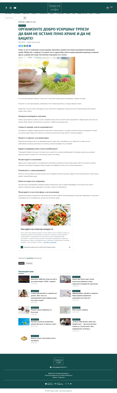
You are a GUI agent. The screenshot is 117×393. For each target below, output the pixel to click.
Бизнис (98, 13)
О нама (62, 375)
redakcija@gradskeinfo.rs (59, 367)
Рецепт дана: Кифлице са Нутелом (41, 311)
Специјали (59, 13)
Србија (68, 13)
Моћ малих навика (80, 310)
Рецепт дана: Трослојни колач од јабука (43, 339)
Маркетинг (51, 373)
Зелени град (43, 13)
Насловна (8, 13)
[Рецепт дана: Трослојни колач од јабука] (23, 338)
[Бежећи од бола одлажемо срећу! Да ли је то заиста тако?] (23, 321)
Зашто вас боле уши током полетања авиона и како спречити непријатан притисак (85, 281)
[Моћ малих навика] (65, 310)
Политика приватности (52, 375)
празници (29, 263)
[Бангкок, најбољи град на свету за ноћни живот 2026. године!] (23, 279)
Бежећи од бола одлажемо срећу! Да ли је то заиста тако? (43, 323)
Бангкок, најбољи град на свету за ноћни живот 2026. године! (44, 280)
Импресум (68, 375)
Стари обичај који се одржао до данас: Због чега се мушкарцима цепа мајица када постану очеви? (44, 296)
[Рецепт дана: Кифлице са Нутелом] (23, 310)
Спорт (91, 13)
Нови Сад (26, 13)
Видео (52, 13)
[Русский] (111, 7)
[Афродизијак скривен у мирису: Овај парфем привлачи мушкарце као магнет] (65, 293)
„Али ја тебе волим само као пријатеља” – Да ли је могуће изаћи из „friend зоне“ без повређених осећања (84, 325)
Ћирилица (61, 377)
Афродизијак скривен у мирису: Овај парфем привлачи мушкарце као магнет (85, 295)
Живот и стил (82, 13)
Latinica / (55, 377)
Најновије (17, 13)
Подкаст (34, 13)
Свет (74, 13)
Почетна (21, 22)
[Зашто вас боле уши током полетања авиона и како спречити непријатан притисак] (65, 279)
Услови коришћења (62, 373)
